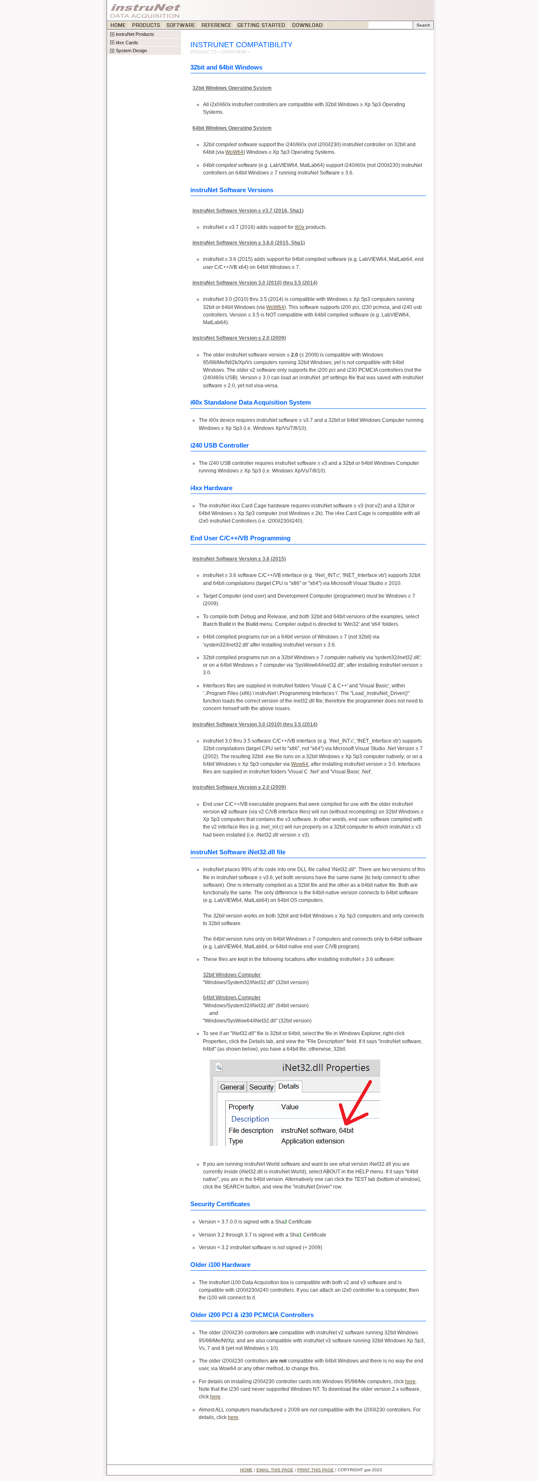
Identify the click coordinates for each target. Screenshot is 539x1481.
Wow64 (299, 764)
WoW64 (234, 152)
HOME (246, 1470)
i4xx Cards (127, 42)
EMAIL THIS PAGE (275, 1470)
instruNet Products (135, 34)
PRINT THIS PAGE (315, 1470)
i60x (299, 227)
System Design (131, 50)
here (410, 1381)
